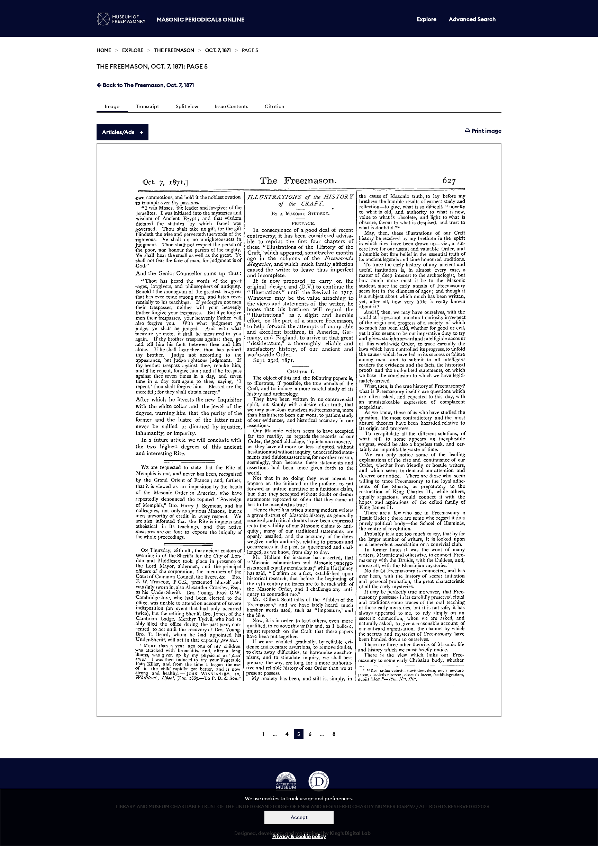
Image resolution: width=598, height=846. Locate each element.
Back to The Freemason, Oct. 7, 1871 (147, 84)
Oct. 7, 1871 (218, 50)
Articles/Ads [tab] (118, 132)
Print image (485, 130)
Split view (187, 106)
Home (104, 50)
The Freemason (174, 50)
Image (112, 106)
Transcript (147, 106)
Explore (426, 19)
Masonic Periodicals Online (200, 19)
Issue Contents (231, 106)
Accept (299, 817)
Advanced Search (472, 19)
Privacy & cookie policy (299, 836)
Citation (274, 106)
